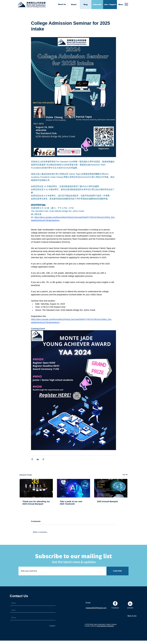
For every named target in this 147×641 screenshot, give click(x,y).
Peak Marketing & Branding (105, 626)
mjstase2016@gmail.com (96, 608)
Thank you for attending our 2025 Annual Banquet (36, 502)
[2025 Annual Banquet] (110, 488)
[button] (120, 4)
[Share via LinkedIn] (38, 459)
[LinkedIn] (130, 603)
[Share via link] (43, 459)
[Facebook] (115, 603)
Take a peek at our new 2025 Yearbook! (71, 502)
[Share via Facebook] (32, 459)
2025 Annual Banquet (107, 501)
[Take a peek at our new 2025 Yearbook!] (73, 488)
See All (125, 474)
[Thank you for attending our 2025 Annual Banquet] (36, 488)
